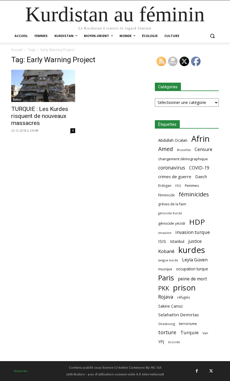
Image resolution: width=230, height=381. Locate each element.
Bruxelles (184, 150)
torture (167, 332)
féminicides (194, 194)
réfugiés (183, 297)
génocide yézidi (171, 223)
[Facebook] (197, 371)
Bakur (17, 99)
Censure (203, 149)
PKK (163, 288)
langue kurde (168, 260)
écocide (174, 342)
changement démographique (183, 158)
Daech (201, 176)
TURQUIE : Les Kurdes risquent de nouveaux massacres (39, 116)
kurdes (191, 250)
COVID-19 (199, 168)
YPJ (161, 341)
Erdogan (164, 185)
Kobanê (166, 251)
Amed (165, 149)
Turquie (189, 332)
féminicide (166, 195)
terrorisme (188, 323)
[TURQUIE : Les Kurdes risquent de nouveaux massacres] (43, 86)
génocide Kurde (170, 213)
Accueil (16, 49)
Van (205, 333)
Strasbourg (166, 324)
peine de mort (192, 279)
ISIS (162, 241)
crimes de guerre (174, 176)
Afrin (200, 139)
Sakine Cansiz (170, 306)
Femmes (192, 185)
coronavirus (171, 168)
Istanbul (177, 241)
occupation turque (192, 268)
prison (184, 288)
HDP (197, 222)
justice (195, 241)
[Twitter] (211, 371)
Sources (20, 371)
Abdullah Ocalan (172, 140)
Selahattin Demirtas (178, 314)
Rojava (165, 297)
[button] (212, 36)
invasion (164, 233)
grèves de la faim (172, 204)
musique (165, 269)
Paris (166, 278)
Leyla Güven (195, 260)
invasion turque (192, 232)
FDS (178, 185)
